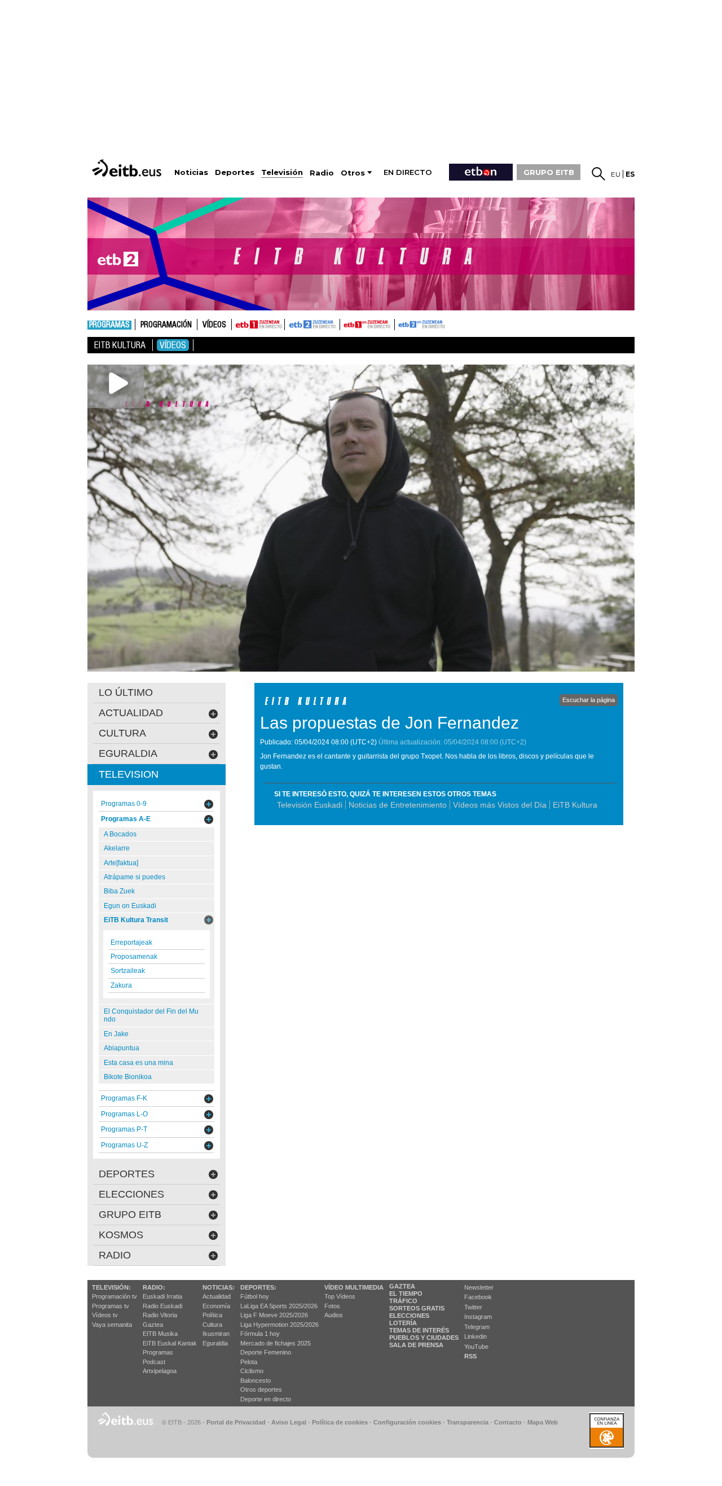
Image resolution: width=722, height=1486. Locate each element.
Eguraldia (215, 1343)
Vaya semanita (112, 1324)
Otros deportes (261, 1389)
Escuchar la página (588, 699)
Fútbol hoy (254, 1296)
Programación (166, 325)
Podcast (154, 1361)
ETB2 (312, 324)
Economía (216, 1306)
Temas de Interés (419, 1330)
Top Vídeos (339, 1296)
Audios (333, 1315)
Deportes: (258, 1287)
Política (212, 1315)
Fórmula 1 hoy (260, 1333)
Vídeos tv (105, 1315)
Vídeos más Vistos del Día (500, 804)
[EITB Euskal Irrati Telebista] (128, 168)
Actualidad (216, 1296)
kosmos (121, 1234)
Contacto (508, 1422)
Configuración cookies (407, 1422)
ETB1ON (345, 323)
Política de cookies (340, 1422)
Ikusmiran (216, 1333)
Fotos (332, 1306)
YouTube (476, 1346)
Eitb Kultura (120, 345)
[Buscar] (598, 174)
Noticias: (218, 1287)
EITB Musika (160, 1333)
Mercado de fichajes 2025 (275, 1343)
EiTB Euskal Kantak (170, 1343)
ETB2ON (400, 323)
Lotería (403, 1323)
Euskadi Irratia (162, 1296)
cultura (122, 733)
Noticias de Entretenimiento (398, 804)
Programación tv (114, 1296)
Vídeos (214, 325)
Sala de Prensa (416, 1345)
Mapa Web (542, 1422)
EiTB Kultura (575, 804)
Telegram (477, 1326)
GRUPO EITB (548, 172)
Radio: (154, 1287)
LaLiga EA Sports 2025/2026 (279, 1306)
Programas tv (110, 1306)
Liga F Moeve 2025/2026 (274, 1315)
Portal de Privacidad (236, 1422)
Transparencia (467, 1422)
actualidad (131, 712)
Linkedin (475, 1336)
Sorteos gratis (416, 1308)
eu (615, 174)
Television (129, 774)
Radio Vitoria (160, 1315)
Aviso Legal (288, 1422)
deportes (127, 1174)
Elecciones (409, 1315)
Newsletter (479, 1287)
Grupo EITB (130, 1214)
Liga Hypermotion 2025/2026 (279, 1324)
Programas (109, 325)
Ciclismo (251, 1370)
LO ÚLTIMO (126, 692)
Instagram (478, 1316)
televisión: (111, 1287)
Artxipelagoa (160, 1370)
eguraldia (128, 753)
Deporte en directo (265, 1399)
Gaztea (153, 1324)
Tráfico (403, 1300)
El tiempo (405, 1293)
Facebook (478, 1297)
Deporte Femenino (265, 1352)
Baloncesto (255, 1380)
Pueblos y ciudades (424, 1337)
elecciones (131, 1194)
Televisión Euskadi (309, 804)
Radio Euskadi (162, 1306)
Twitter (473, 1307)
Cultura (212, 1324)
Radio (115, 1255)
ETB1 (258, 324)
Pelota (248, 1361)
